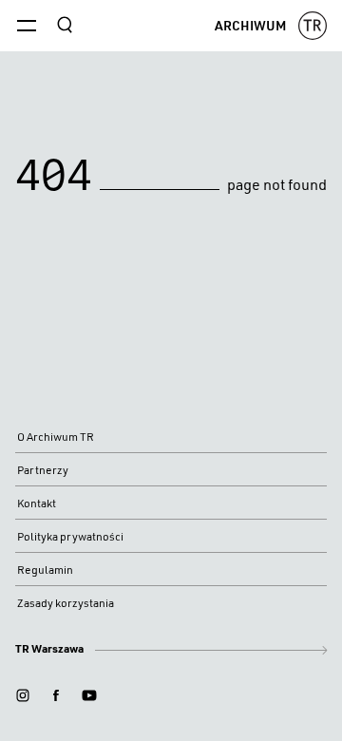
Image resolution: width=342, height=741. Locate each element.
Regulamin (45, 569)
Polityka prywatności (70, 536)
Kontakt (36, 503)
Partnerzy (42, 470)
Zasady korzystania (65, 603)
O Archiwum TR (55, 436)
